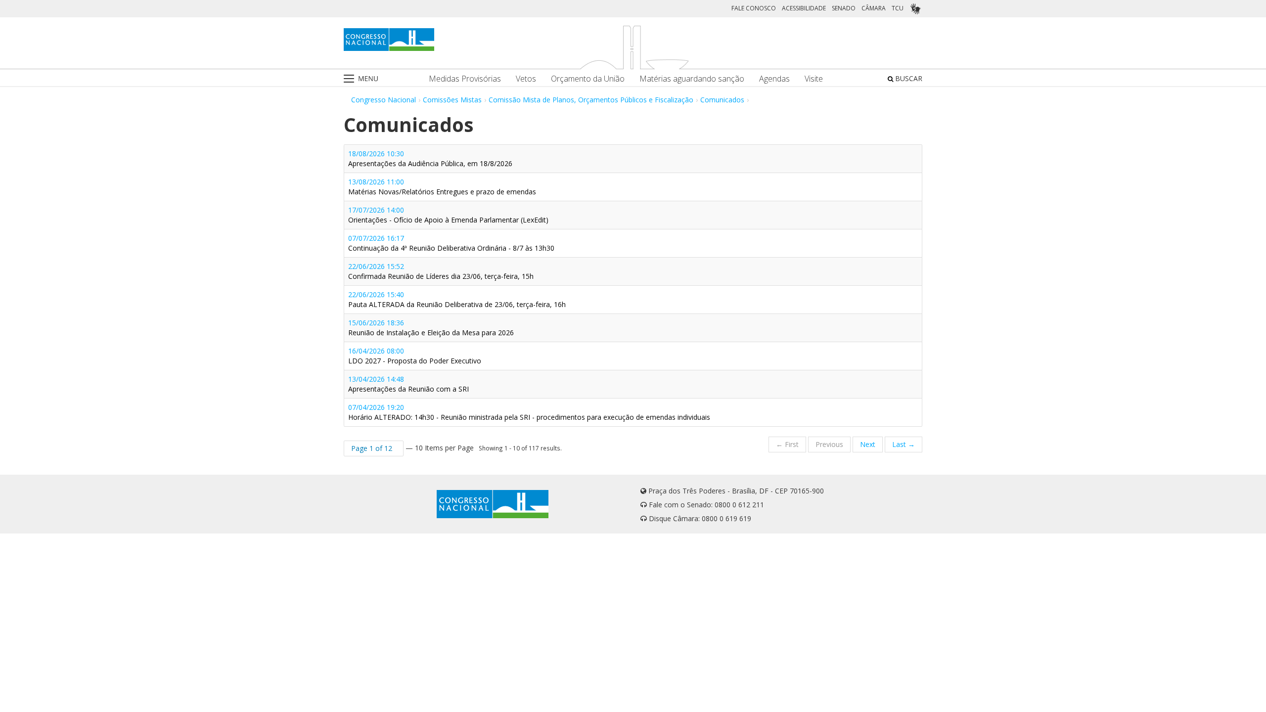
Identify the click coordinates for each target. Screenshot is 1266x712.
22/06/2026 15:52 (441, 271)
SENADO (844, 8)
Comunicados (722, 99)
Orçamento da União (588, 79)
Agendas (774, 79)
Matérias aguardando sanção (691, 79)
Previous (829, 444)
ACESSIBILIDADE (804, 8)
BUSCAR (907, 78)
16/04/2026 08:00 (414, 355)
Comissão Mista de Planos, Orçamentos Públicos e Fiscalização (591, 99)
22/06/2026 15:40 (457, 299)
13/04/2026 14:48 (408, 384)
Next (867, 444)
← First (787, 444)
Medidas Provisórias (465, 79)
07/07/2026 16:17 (451, 243)
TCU (898, 8)
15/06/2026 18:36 (431, 327)
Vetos (526, 79)
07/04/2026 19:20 (529, 412)
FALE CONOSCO (753, 8)
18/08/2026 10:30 (430, 158)
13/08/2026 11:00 (442, 186)
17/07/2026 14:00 (448, 214)
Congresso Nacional (383, 99)
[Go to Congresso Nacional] (389, 39)
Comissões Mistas (452, 99)
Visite (814, 79)
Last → (903, 444)
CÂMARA (873, 8)
